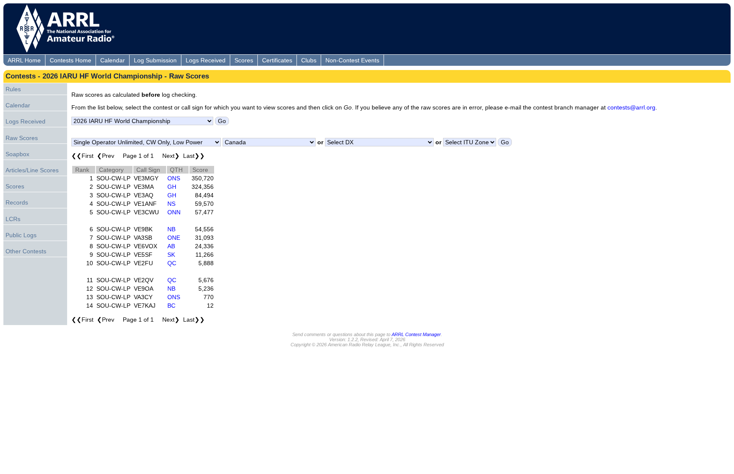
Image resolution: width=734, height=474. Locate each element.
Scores (243, 60)
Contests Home (70, 60)
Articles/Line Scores (32, 170)
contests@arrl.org (631, 107)
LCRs (13, 219)
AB (171, 246)
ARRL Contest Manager (416, 334)
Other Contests (26, 251)
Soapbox (17, 154)
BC (171, 305)
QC (171, 263)
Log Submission (155, 60)
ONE (173, 237)
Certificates (277, 60)
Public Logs (21, 235)
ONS (173, 178)
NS (171, 203)
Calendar (112, 60)
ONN (174, 212)
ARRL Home (24, 60)
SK (171, 254)
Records (17, 202)
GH (171, 186)
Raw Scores (22, 138)
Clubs (308, 60)
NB (171, 229)
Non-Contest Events (352, 60)
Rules (13, 89)
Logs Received (206, 60)
